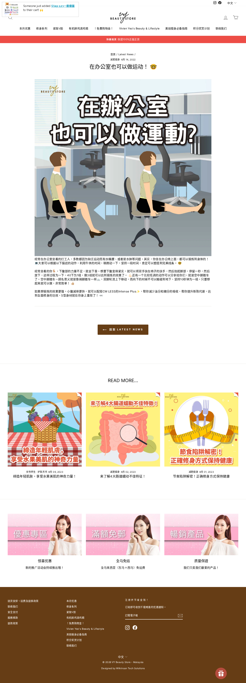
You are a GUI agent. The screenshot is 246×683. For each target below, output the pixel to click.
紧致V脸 (58, 28)
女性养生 (31, 471)
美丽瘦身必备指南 (176, 28)
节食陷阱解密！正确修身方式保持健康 (201, 476)
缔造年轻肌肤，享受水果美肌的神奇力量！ (44, 476)
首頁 (113, 54)
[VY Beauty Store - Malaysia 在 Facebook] (135, 627)
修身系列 (41, 28)
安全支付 (13, 612)
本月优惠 (25, 28)
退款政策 (13, 623)
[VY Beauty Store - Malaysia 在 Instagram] (127, 627)
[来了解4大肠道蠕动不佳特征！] (123, 429)
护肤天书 (42, 471)
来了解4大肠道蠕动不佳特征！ (123, 476)
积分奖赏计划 (201, 28)
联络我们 (221, 28)
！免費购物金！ (103, 28)
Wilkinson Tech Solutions (130, 668)
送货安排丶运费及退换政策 (23, 601)
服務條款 (13, 617)
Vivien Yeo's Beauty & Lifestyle (139, 28)
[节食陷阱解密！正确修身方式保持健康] (201, 429)
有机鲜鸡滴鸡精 (78, 28)
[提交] (180, 615)
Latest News (126, 54)
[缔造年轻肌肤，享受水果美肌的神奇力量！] (45, 429)
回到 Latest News (126, 329)
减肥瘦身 (115, 59)
